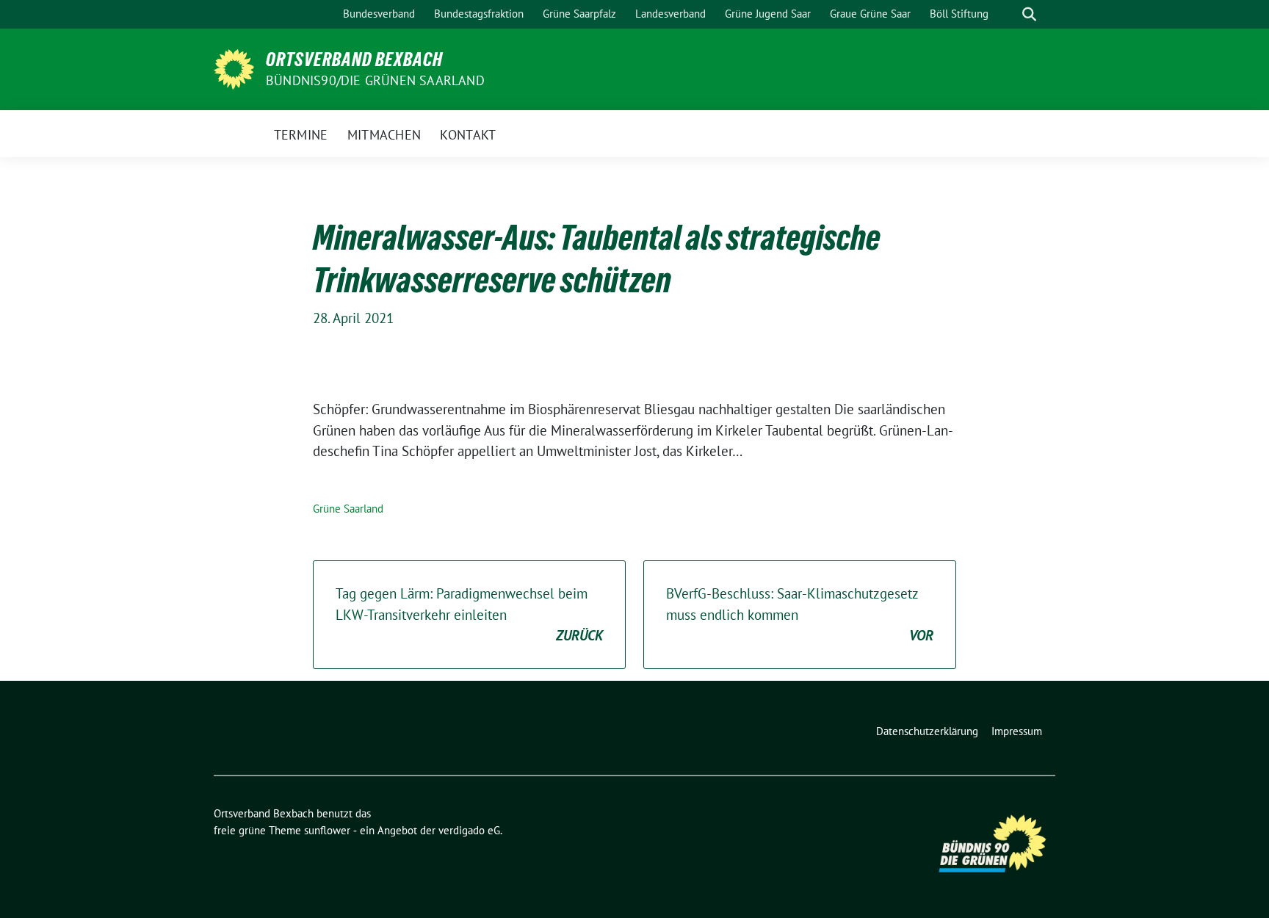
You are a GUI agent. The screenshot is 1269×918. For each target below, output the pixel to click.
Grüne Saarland (348, 509)
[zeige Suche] (1029, 14)
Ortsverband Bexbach (354, 59)
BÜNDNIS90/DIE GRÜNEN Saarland (375, 80)
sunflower (327, 830)
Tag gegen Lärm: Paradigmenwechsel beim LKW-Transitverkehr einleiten (469, 614)
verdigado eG (469, 830)
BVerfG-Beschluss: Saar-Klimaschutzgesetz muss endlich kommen (799, 614)
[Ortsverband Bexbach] (234, 67)
